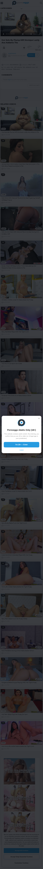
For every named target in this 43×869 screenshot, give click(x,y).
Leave (22, 450)
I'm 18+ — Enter (21, 445)
